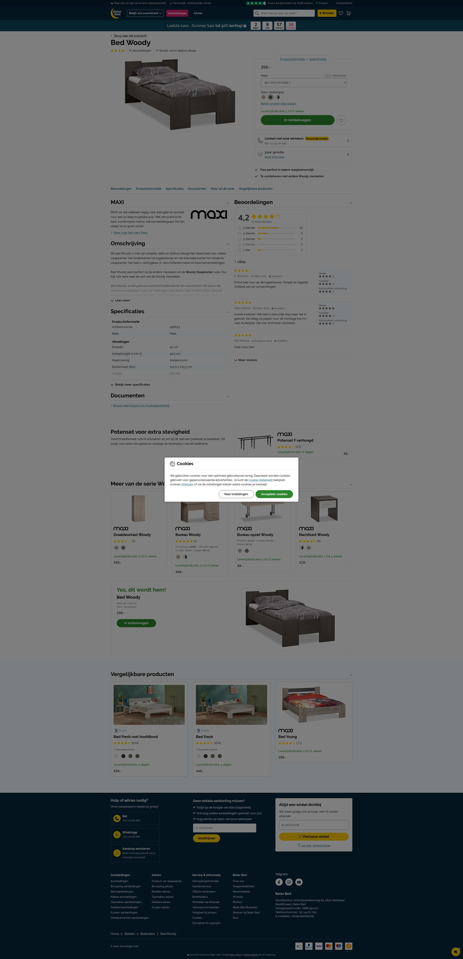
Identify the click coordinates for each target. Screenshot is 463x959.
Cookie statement (261, 480)
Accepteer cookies (274, 494)
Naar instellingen (236, 494)
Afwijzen (187, 484)
